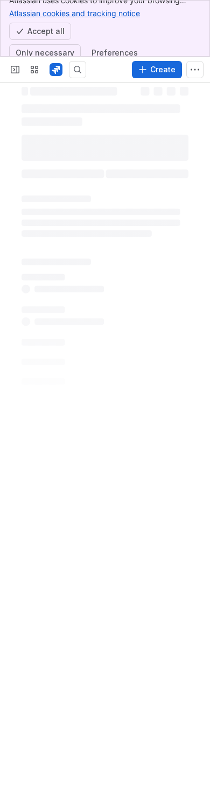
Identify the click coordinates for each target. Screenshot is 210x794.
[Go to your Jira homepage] (56, 69)
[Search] (77, 69)
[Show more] (195, 69)
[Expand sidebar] (15, 69)
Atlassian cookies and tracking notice (74, 13)
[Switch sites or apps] (34, 69)
